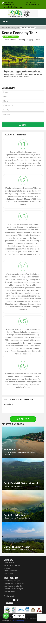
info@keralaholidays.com (13, 7)
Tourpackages (13, 27)
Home (4, 27)
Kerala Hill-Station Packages (13, 589)
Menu (5, 21)
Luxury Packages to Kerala (13, 586)
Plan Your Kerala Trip (32, 5)
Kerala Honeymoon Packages (14, 583)
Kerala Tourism (9, 563)
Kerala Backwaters (10, 591)
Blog (34, 2)
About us (29, 2)
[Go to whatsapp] (6, 616)
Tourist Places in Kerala (12, 565)
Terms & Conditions (10, 571)
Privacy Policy (8, 573)
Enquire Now (23, 419)
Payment (9, 603)
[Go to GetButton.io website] (6, 620)
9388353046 (8, 2)
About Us (7, 568)
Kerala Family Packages (12, 581)
